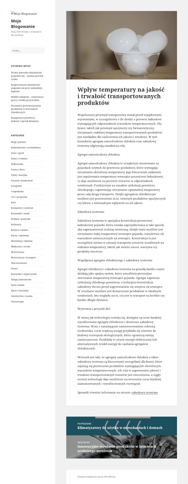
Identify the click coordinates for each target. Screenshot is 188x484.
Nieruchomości (19, 263)
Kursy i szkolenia (20, 235)
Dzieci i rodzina (19, 158)
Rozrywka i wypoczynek (24, 274)
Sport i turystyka (20, 290)
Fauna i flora (18, 169)
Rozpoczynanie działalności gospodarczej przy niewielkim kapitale (26, 88)
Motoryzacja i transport (23, 257)
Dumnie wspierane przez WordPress (96, 476)
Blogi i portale (18, 142)
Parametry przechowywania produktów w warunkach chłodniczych (26, 109)
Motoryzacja (17, 252)
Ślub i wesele (17, 285)
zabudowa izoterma (144, 392)
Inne (13, 202)
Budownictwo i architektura (26, 147)
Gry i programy (19, 196)
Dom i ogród (17, 153)
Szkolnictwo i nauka (21, 296)
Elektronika (17, 164)
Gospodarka (17, 191)
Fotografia (16, 185)
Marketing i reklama (21, 241)
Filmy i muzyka (19, 175)
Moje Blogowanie (23, 23)
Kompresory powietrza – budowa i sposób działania (25, 119)
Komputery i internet (22, 208)
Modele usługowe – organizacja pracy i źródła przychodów (27, 98)
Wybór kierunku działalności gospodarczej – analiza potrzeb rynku (27, 76)
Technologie (17, 301)
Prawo (14, 268)
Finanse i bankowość (22, 180)
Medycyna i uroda (20, 246)
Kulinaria (16, 224)
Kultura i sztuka (19, 230)
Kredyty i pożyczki (20, 219)
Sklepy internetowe (21, 279)
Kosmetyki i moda (20, 213)
